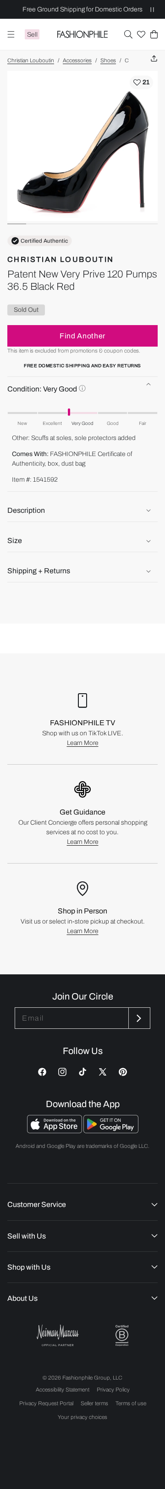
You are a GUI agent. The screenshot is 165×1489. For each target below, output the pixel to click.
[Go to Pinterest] (123, 1072)
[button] (128, 34)
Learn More (83, 742)
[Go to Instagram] (62, 1072)
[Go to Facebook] (42, 1072)
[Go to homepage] (82, 34)
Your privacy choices (82, 1417)
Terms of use (131, 1403)
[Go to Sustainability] (122, 1336)
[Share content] (154, 58)
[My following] (141, 34)
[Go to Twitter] (103, 1072)
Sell (32, 34)
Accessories (77, 60)
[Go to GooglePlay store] (110, 1131)
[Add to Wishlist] (141, 82)
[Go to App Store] (55, 1131)
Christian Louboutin (30, 60)
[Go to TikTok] (82, 1072)
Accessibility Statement (62, 1389)
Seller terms (94, 1403)
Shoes (108, 60)
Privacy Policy (113, 1389)
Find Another (82, 336)
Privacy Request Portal (46, 1403)
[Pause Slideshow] (152, 9)
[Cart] (154, 34)
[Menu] (11, 34)
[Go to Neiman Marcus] (58, 1335)
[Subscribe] (138, 1018)
